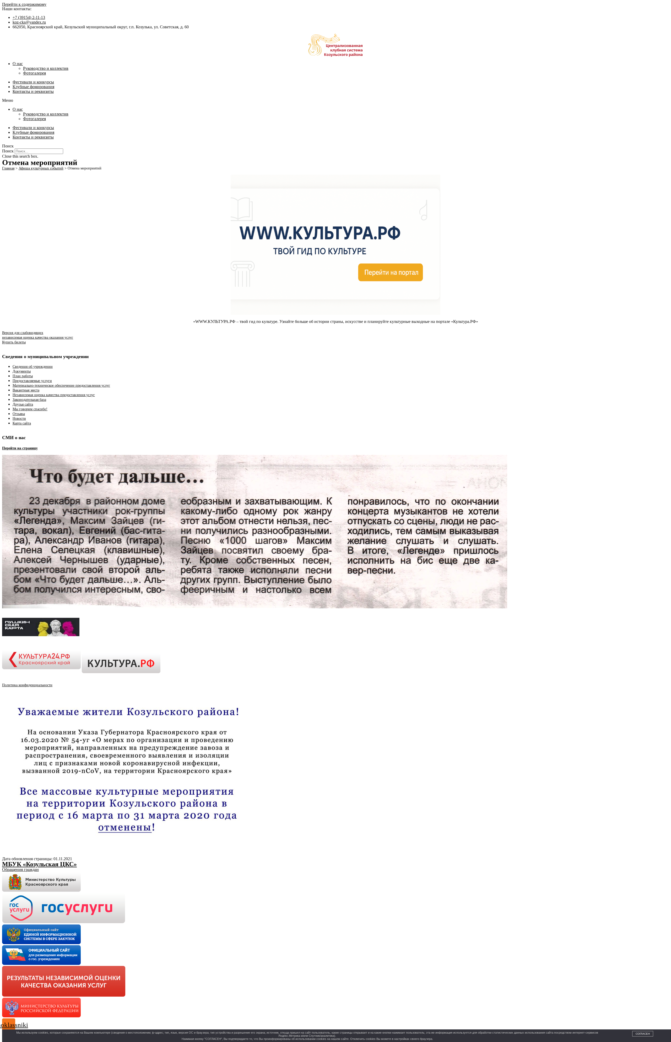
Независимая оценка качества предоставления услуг (54, 395)
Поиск (8, 151)
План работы (23, 376)
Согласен (643, 1033)
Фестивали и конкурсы (33, 82)
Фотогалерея (34, 73)
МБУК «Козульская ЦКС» (39, 864)
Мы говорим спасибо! (30, 409)
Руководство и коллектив (45, 68)
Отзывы (19, 414)
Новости (19, 419)
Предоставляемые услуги (32, 381)
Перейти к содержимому (24, 4)
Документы (22, 371)
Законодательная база (29, 400)
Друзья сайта (23, 404)
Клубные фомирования (33, 86)
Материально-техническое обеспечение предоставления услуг (61, 385)
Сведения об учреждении (33, 367)
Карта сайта (22, 423)
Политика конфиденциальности (27, 685)
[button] (335, 100)
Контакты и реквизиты (33, 91)
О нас (18, 63)
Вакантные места (26, 390)
